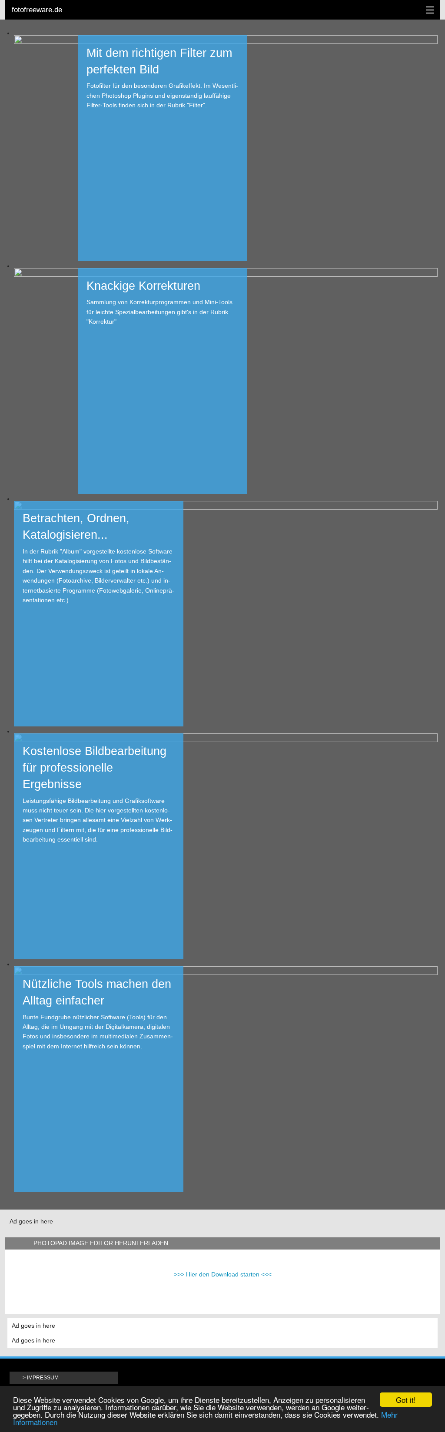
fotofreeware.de (37, 10)
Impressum (43, 1378)
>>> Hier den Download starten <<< (223, 1274)
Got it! (406, 1399)
